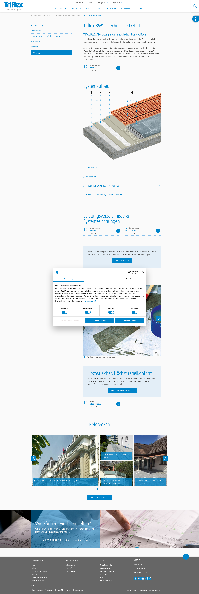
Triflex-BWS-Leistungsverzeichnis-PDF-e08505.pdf (118, 231)
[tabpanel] (99, 460)
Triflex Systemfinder (106, 565)
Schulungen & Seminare (107, 571)
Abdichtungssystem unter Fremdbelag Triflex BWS (67, 15)
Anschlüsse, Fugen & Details (40, 571)
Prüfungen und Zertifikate (121, 390)
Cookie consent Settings (38, 586)
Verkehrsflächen (70, 568)
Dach (33, 565)
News (33, 590)
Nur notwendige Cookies (70, 321)
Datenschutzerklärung (91, 301)
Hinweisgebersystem (79, 590)
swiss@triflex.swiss (82, 540)
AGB (55, 590)
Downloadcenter (105, 568)
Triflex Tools (103, 574)
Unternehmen (127, 9)
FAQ (101, 577)
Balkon (49, 15)
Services (98, 9)
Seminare (141, 9)
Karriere (68, 590)
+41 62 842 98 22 (51, 540)
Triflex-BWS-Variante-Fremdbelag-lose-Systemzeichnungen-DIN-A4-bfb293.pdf (158, 231)
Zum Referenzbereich (99, 497)
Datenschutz (48, 590)
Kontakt (90, 3)
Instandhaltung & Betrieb (39, 577)
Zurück (38, 53)
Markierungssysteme (38, 580)
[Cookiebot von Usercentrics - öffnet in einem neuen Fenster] (129, 272)
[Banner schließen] (143, 272)
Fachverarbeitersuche (106, 580)
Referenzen (111, 9)
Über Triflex (61, 590)
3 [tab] (101, 489)
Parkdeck (34, 574)
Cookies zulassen (129, 321)
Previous (33, 458)
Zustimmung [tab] (68, 279)
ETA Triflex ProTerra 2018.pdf (118, 404)
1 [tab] (97, 489)
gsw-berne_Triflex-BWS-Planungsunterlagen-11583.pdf (118, 68)
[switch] (88, 312)
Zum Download (121, 261)
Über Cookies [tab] (131, 279)
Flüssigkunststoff (71, 571)
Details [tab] (99, 279)
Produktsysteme (60, 9)
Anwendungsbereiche (81, 9)
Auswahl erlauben (99, 321)
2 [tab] (99, 489)
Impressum (40, 590)
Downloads (80, 3)
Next (158, 318)
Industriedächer (70, 565)
